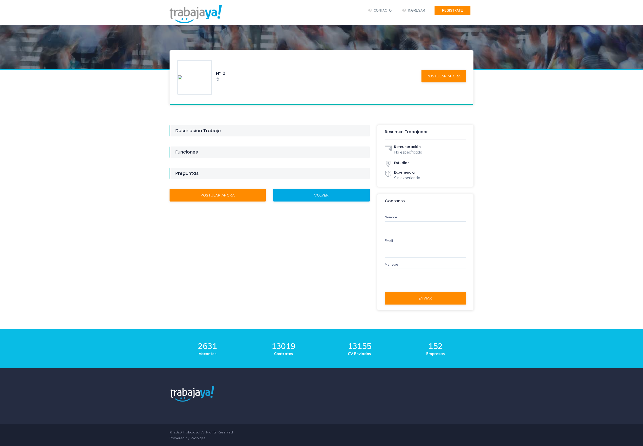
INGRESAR (416, 10)
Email (389, 241)
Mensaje (391, 264)
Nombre (391, 217)
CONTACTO (383, 10)
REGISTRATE (452, 10)
